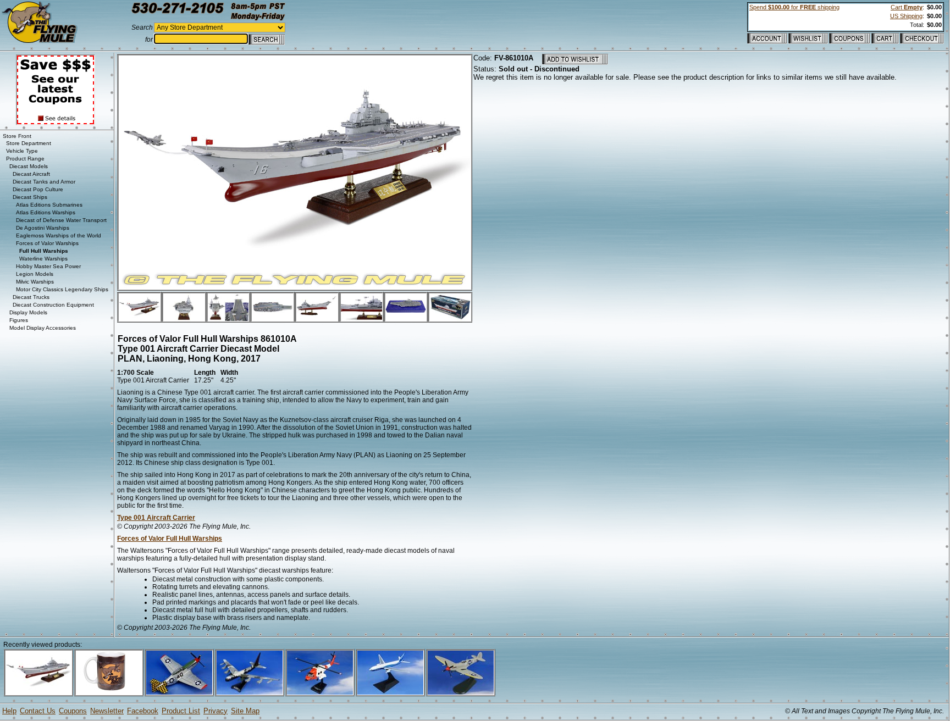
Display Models (28, 312)
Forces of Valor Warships (47, 243)
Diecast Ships (30, 197)
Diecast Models (28, 166)
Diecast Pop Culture (38, 189)
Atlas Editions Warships (45, 212)
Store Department (28, 143)
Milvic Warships (35, 282)
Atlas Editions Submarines (49, 205)
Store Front (17, 136)
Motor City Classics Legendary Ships (62, 289)
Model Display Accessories (42, 328)
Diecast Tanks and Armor (44, 182)
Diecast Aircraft (31, 174)
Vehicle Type (22, 151)
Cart (907, 7)
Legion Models (34, 274)
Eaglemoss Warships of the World (58, 235)
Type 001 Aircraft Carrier (156, 518)
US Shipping (906, 16)
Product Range (25, 159)
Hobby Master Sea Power (48, 266)
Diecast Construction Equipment (53, 305)
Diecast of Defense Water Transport (61, 220)
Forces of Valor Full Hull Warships (169, 538)
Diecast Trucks (31, 297)
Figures (18, 320)
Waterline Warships (43, 259)
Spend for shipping (794, 7)
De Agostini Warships (42, 228)
